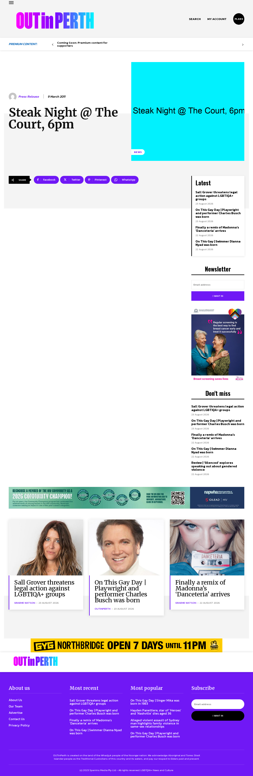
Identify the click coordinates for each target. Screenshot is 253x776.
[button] (195, 19)
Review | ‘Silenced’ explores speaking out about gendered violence (214, 466)
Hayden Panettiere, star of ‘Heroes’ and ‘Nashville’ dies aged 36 (155, 712)
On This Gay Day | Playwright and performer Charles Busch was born (218, 213)
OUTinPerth (102, 609)
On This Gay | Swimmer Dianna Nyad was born (218, 243)
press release (28, 96)
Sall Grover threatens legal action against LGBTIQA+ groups (216, 195)
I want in (218, 296)
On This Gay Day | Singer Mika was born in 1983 (154, 702)
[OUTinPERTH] (55, 20)
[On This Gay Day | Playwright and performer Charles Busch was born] (126, 547)
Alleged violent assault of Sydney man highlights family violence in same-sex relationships (154, 723)
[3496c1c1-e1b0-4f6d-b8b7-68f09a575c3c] (126, 498)
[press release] (13, 97)
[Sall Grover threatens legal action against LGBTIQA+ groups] (46, 547)
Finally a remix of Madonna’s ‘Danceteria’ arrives (217, 229)
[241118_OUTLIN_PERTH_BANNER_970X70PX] (126, 645)
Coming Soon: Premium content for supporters (82, 44)
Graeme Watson (24, 603)
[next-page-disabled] (242, 44)
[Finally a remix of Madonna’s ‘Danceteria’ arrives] (207, 547)
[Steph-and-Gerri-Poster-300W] (217, 345)
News (138, 152)
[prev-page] (52, 44)
